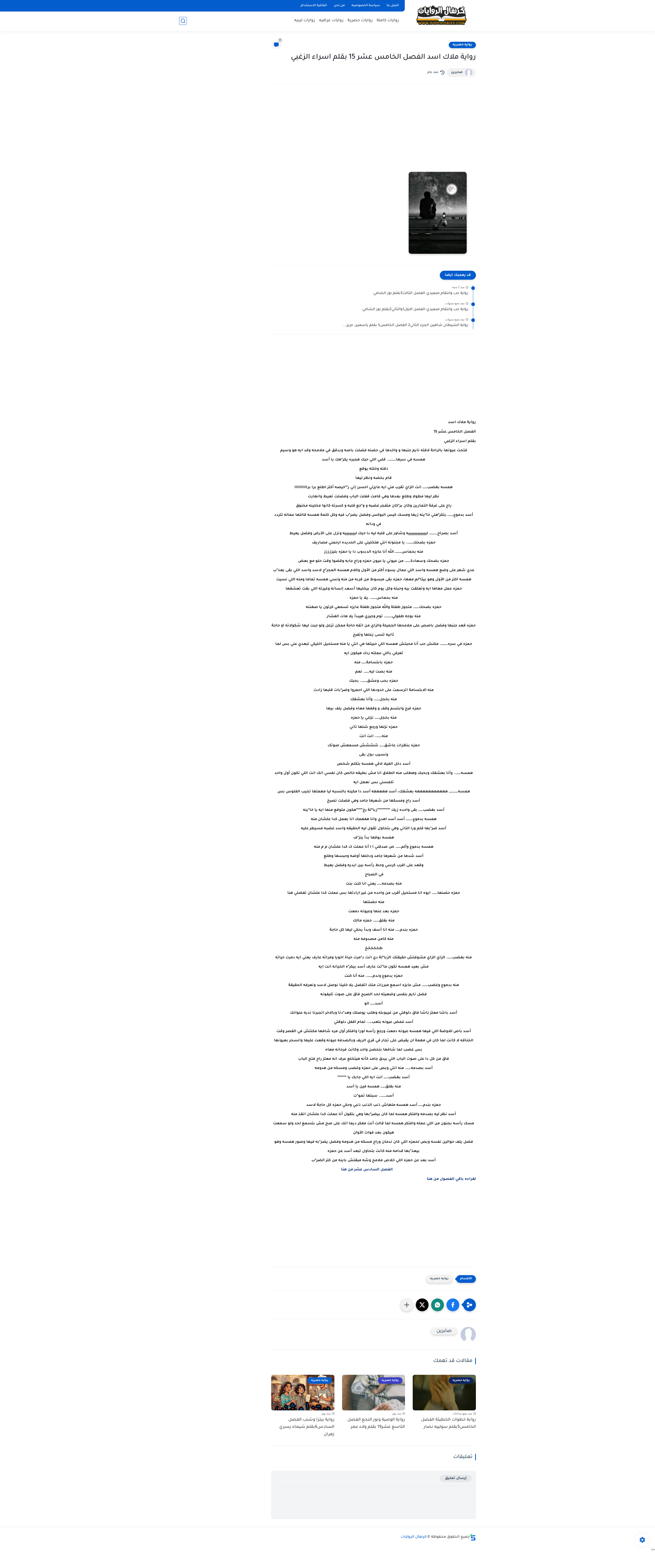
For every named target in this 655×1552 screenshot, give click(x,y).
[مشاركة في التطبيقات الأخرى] (406, 1304)
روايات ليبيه (304, 20)
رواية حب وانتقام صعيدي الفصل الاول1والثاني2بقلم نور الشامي (415, 310)
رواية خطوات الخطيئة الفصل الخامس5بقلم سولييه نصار (448, 1424)
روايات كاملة (388, 20)
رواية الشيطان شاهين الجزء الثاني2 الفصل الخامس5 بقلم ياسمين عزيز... (405, 325)
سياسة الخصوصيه (366, 5)
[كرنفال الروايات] (441, 15)
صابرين (457, 72)
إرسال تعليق (456, 1478)
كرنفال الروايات (414, 1537)
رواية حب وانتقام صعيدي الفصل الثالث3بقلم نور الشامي (420, 293)
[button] (452, 1304)
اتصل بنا (393, 5)
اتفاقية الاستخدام (314, 5)
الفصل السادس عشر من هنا (367, 1170)
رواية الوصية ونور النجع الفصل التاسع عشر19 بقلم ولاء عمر (376, 1424)
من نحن (339, 5)
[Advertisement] (373, 133)
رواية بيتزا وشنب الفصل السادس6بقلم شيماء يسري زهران (306, 1427)
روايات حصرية (360, 20)
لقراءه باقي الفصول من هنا (451, 1179)
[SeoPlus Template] (473, 1537)
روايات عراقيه (331, 20)
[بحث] (183, 21)
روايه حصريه (462, 45)
